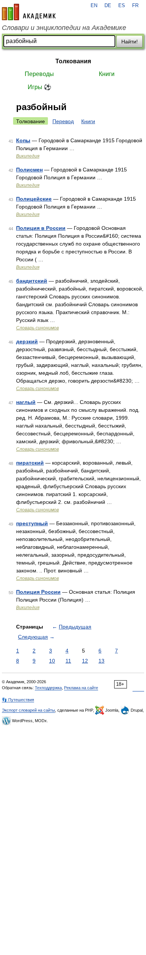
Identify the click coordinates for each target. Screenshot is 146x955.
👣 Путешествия (18, 699)
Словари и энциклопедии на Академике (64, 27)
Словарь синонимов (37, 328)
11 (68, 661)
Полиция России (38, 592)
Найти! (129, 42)
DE (107, 5)
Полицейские (34, 199)
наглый (26, 402)
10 (52, 661)
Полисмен (29, 170)
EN (94, 5)
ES (121, 5)
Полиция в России (41, 228)
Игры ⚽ (39, 87)
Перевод (63, 121)
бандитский (31, 281)
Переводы (39, 74)
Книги (107, 74)
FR (135, 5)
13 (101, 661)
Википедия (27, 156)
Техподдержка (48, 687)
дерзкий (27, 341)
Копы (23, 140)
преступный (32, 523)
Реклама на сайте (81, 687)
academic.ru (29, 12)
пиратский (30, 463)
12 (85, 661)
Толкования (73, 61)
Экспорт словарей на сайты (28, 710)
